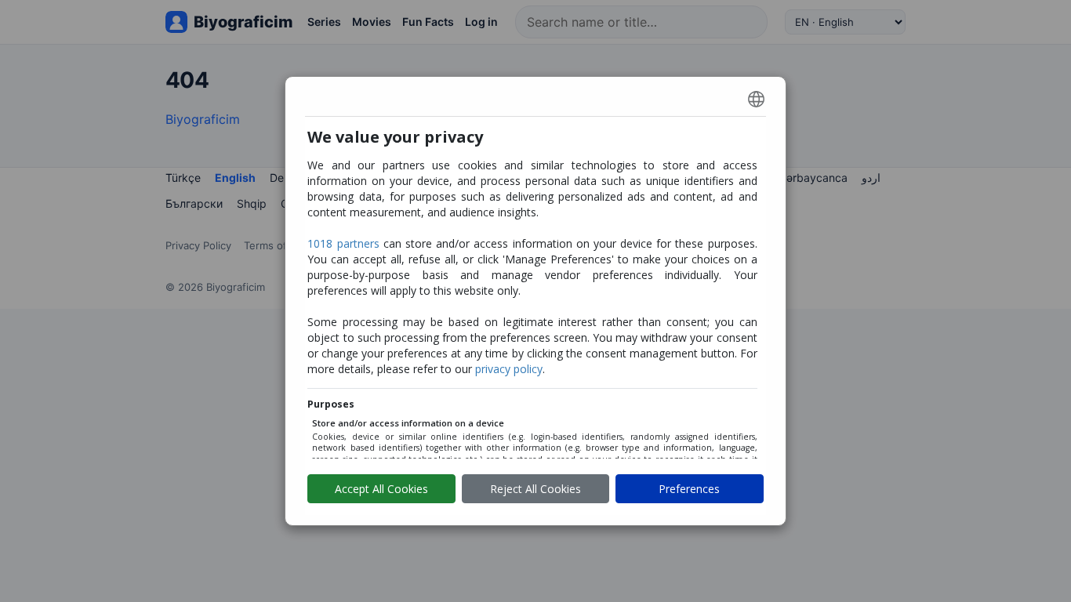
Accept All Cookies (381, 488)
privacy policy (509, 368)
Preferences (689, 488)
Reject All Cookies (535, 488)
